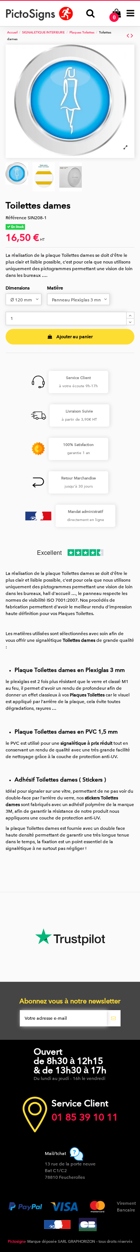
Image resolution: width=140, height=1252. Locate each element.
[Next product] (132, 36)
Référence (16, 217)
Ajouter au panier (74, 336)
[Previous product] (129, 36)
